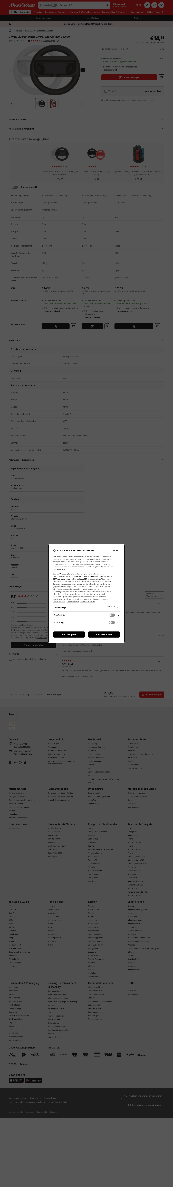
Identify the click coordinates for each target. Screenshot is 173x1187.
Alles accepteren (103, 634)
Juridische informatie (88, 602)
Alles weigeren (69, 634)
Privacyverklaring (59, 602)
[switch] (112, 615)
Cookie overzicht (73, 602)
